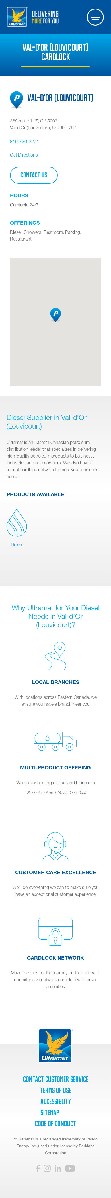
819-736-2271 (24, 141)
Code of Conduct (55, 1123)
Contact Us (33, 175)
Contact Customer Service (55, 1079)
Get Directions (24, 154)
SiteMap (49, 1112)
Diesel (16, 544)
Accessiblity (55, 1101)
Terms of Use (55, 1090)
